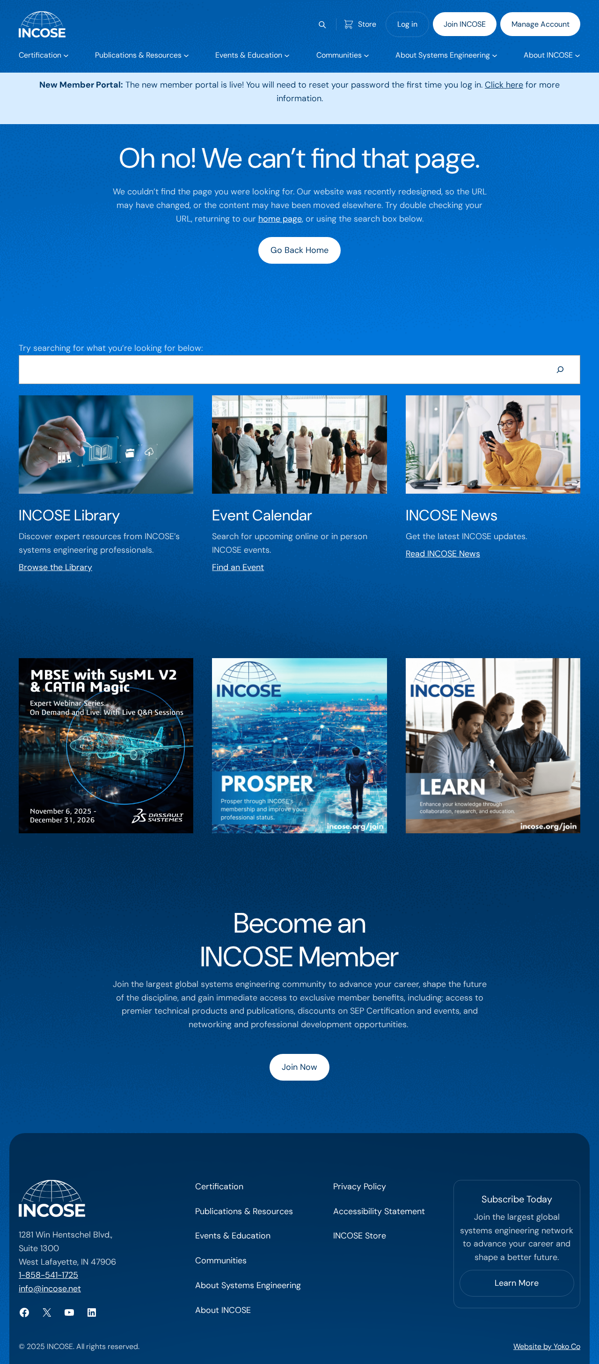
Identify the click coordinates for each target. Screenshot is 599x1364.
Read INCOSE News (443, 553)
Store (367, 24)
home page (280, 218)
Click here (504, 84)
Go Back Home (299, 250)
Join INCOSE (465, 24)
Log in (407, 24)
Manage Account (540, 24)
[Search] (560, 369)
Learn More (517, 1283)
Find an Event (238, 567)
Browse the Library (55, 567)
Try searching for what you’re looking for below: (111, 348)
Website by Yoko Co (546, 1346)
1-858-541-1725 (48, 1275)
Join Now (299, 1067)
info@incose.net (50, 1288)
